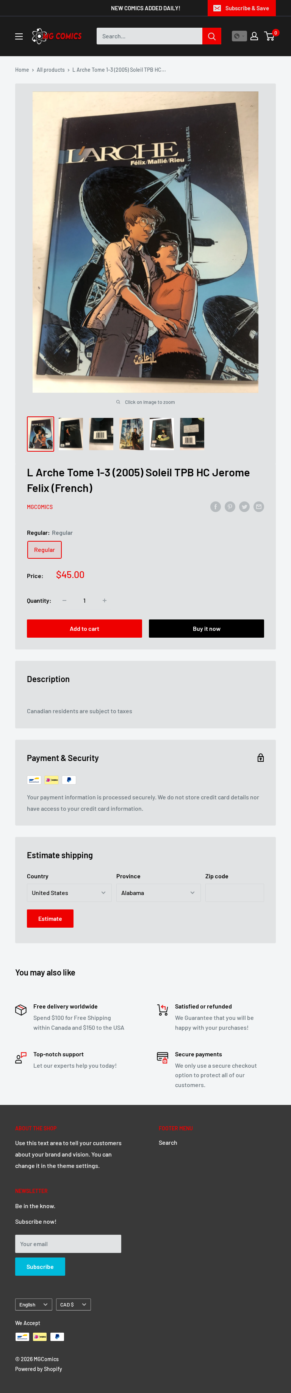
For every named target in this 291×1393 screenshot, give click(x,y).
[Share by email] (258, 506)
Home (22, 69)
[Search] (211, 36)
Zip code (216, 875)
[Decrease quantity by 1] (64, 600)
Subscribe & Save (247, 8)
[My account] (254, 36)
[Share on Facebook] (215, 506)
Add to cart (84, 628)
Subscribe (40, 1266)
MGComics (40, 507)
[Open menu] (19, 36)
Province (128, 875)
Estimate (50, 918)
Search (168, 1142)
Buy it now (207, 628)
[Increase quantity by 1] (105, 600)
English (27, 1304)
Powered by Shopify (38, 1369)
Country (37, 875)
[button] (239, 36)
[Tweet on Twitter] (244, 506)
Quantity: (39, 600)
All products (51, 69)
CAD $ (67, 1304)
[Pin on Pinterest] (230, 506)
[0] (269, 36)
